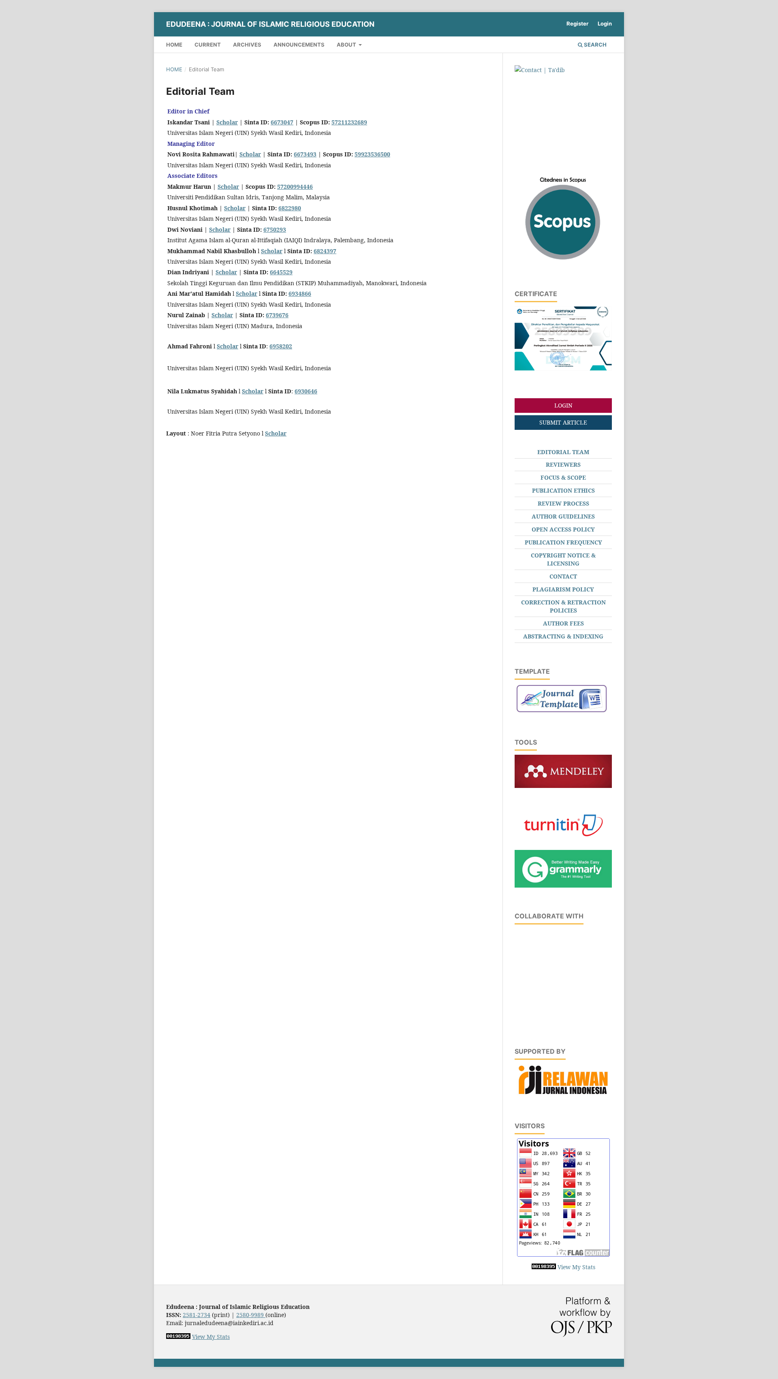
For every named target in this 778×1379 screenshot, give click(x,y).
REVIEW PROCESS (563, 503)
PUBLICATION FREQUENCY (563, 542)
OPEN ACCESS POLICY (563, 529)
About (347, 44)
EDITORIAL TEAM (563, 452)
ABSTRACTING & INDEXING (563, 636)
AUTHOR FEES (563, 623)
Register (577, 23)
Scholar (227, 122)
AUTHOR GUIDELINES (563, 516)
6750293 (274, 229)
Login (605, 23)
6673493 (305, 154)
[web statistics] (544, 1267)
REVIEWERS (563, 464)
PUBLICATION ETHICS (563, 490)
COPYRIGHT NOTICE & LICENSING (563, 559)
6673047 (282, 122)
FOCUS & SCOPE (563, 477)
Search (595, 44)
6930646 (306, 391)
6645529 (281, 272)
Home (174, 44)
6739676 (277, 315)
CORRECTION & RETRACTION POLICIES (563, 606)
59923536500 (372, 154)
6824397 (325, 251)
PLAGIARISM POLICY (563, 589)
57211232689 (349, 122)
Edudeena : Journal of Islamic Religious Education (270, 24)
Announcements (299, 44)
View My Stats (576, 1267)
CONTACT (563, 576)
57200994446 (295, 186)
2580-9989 (250, 1315)
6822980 (289, 208)
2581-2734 (196, 1315)
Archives (247, 44)
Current (207, 44)
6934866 (300, 293)
